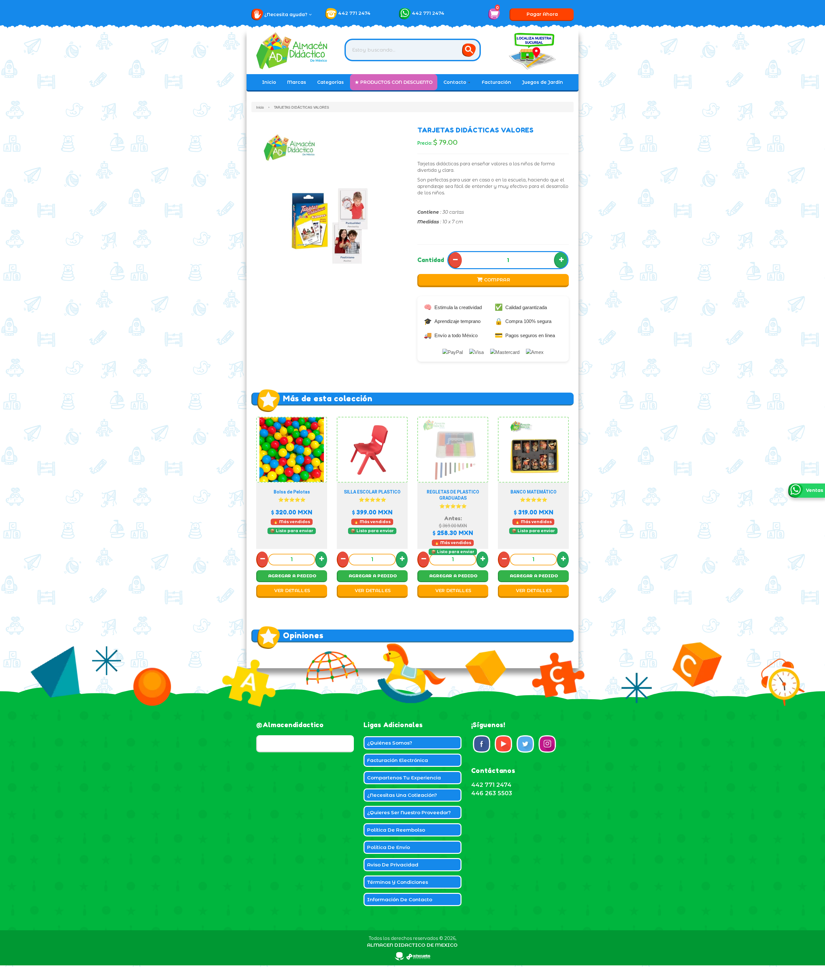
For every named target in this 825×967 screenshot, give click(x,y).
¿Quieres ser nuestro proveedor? (409, 812)
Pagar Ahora (542, 14)
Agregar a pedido (292, 575)
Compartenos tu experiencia (404, 778)
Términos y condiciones (397, 882)
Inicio (269, 82)
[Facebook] (481, 744)
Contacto (455, 82)
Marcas (296, 82)
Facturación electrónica (397, 760)
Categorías (330, 82)
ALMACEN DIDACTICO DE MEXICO (412, 945)
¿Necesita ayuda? (286, 14)
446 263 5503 (491, 793)
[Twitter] (525, 744)
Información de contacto (399, 899)
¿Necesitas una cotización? (402, 795)
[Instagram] (547, 744)
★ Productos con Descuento (393, 82)
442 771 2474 (354, 13)
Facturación (496, 82)
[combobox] (413, 50)
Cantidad (430, 259)
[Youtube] (503, 744)
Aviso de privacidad (392, 865)
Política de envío (388, 847)
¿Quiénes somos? (389, 743)
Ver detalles (292, 590)
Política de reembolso (396, 830)
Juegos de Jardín (542, 82)
